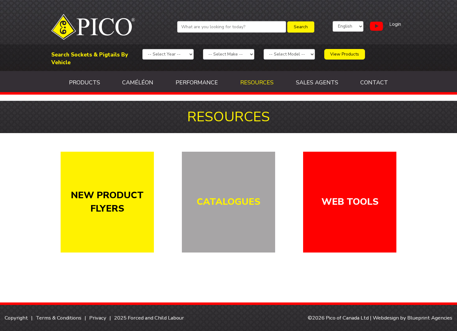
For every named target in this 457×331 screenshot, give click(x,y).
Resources (257, 82)
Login (395, 24)
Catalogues (228, 201)
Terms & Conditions (58, 317)
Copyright (16, 317)
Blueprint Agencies (429, 317)
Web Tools (349, 201)
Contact (374, 82)
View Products (344, 54)
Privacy (97, 317)
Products (84, 82)
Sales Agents (317, 82)
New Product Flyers (107, 202)
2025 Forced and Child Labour (149, 317)
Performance (197, 82)
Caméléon (137, 82)
